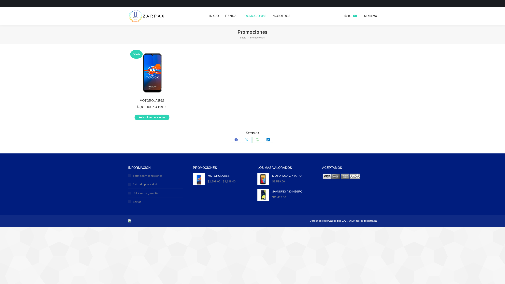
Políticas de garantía (145, 193)
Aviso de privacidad (145, 184)
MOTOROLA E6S (152, 100)
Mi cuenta (370, 16)
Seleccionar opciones (152, 117)
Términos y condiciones (147, 175)
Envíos (137, 201)
